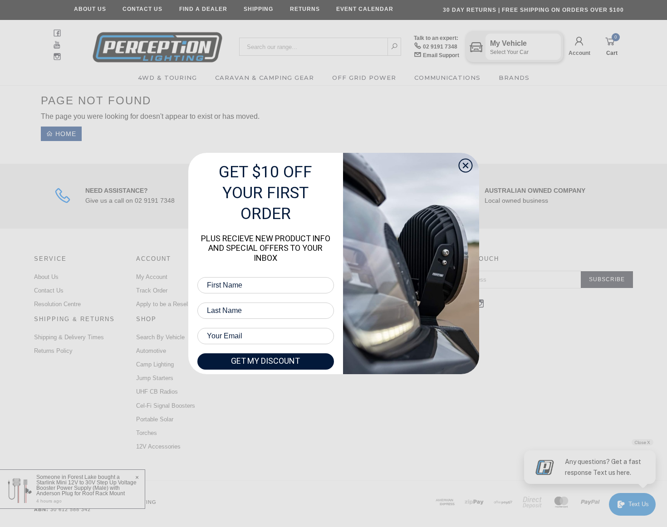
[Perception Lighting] (157, 44)
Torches (146, 432)
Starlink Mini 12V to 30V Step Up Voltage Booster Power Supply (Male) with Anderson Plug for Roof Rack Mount (86, 488)
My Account (151, 276)
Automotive (151, 350)
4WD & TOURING (167, 77)
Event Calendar (364, 9)
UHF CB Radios (157, 391)
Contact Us (142, 9)
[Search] (394, 47)
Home (64, 133)
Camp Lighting (155, 364)
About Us (90, 9)
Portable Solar (154, 419)
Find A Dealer (203, 9)
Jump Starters (154, 378)
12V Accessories (158, 446)
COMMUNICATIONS (447, 77)
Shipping (258, 9)
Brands (514, 77)
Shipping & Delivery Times (69, 337)
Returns (305, 9)
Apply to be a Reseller (165, 304)
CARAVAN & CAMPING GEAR (264, 77)
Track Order (151, 290)
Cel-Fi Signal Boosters (165, 405)
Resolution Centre (57, 304)
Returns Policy (53, 350)
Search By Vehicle (160, 337)
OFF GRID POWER (364, 77)
